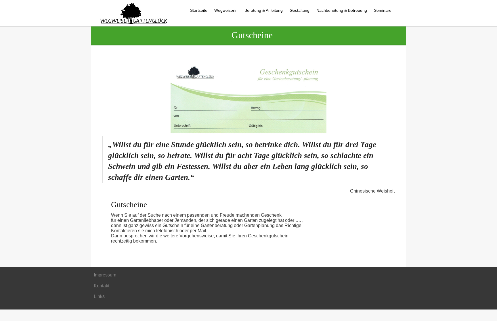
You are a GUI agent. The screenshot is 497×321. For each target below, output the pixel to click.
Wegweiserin (226, 10)
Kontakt (101, 285)
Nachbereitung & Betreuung (341, 10)
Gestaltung (299, 10)
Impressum (105, 274)
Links (99, 296)
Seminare (382, 10)
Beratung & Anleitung (263, 10)
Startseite (198, 10)
